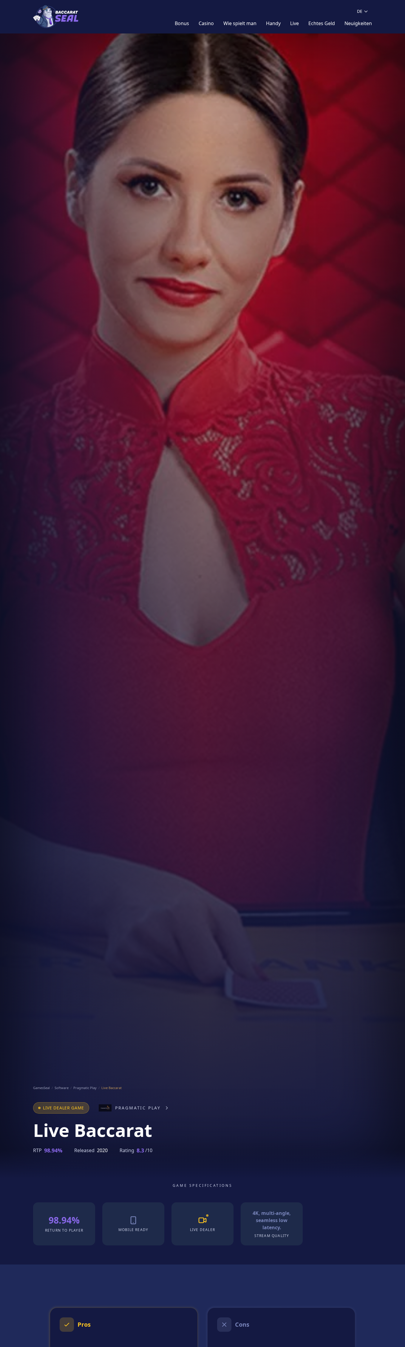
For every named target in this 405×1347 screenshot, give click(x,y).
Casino (206, 23)
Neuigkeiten (358, 23)
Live (294, 23)
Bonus (182, 23)
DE (359, 11)
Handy (273, 23)
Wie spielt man (239, 23)
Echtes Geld (321, 23)
